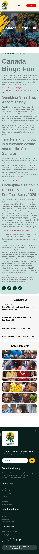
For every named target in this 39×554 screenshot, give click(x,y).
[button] (19, 5)
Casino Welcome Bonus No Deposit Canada (18, 336)
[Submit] (32, 460)
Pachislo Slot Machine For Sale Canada (16, 328)
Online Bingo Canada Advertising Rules (15, 230)
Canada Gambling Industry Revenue (14, 88)
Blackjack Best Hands (9, 180)
